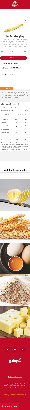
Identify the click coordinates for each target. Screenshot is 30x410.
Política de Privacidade (15, 377)
